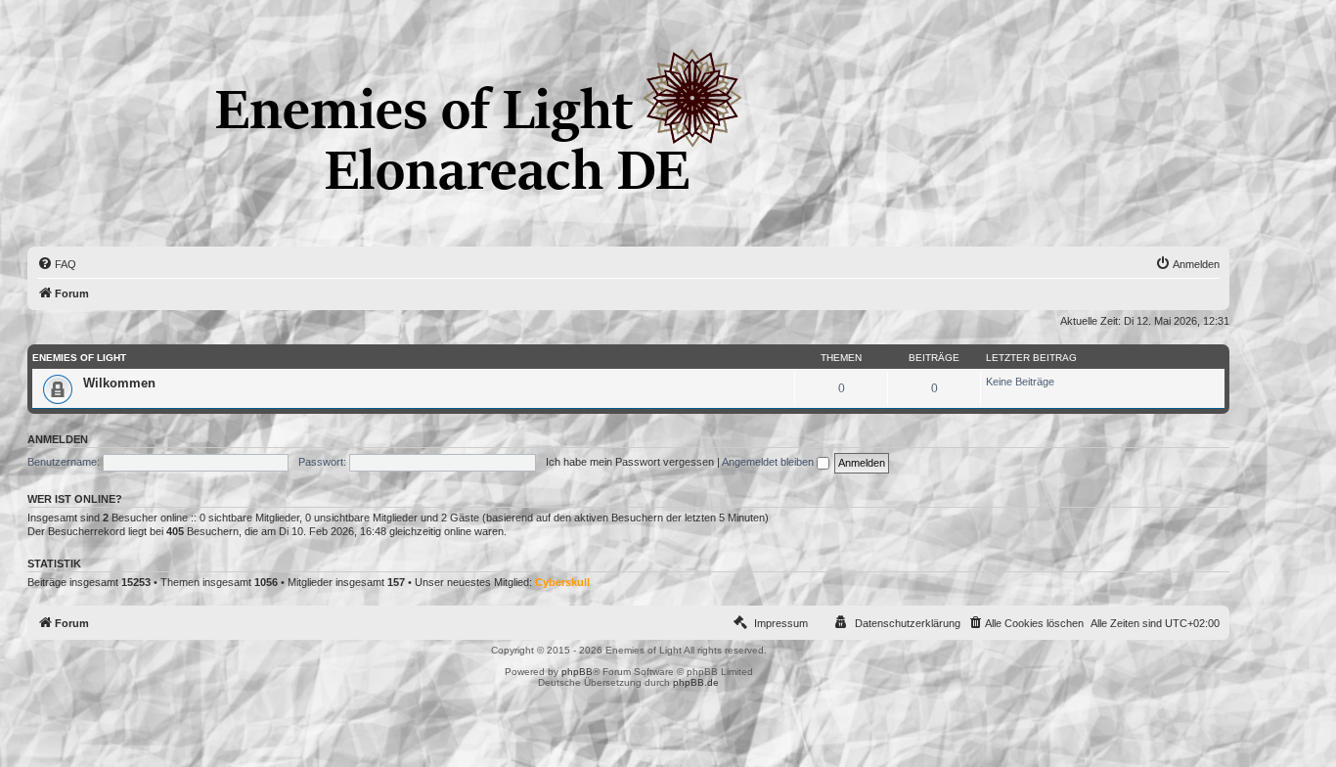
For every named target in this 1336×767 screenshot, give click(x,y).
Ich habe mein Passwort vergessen (630, 462)
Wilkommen (119, 383)
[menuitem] (56, 264)
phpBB (577, 671)
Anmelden (57, 439)
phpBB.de (696, 682)
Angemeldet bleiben (769, 462)
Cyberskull (562, 582)
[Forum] (43, 233)
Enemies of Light (79, 357)
